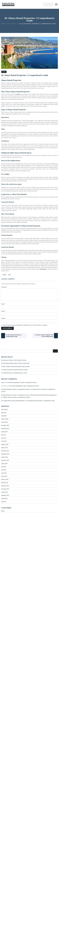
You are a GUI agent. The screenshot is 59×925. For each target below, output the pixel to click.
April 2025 (3, 441)
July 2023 (3, 501)
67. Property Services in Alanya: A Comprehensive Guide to (15, 397)
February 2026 (4, 419)
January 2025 (4, 447)
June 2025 (3, 438)
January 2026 (4, 422)
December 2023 (5, 485)
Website (3, 318)
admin (2, 382)
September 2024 (5, 460)
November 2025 (5, 425)
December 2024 (5, 450)
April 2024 (3, 473)
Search (55, 351)
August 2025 (4, 431)
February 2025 (4, 444)
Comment (4, 287)
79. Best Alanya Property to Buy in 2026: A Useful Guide (15, 363)
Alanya (18, 94)
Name (3, 304)
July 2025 (3, 435)
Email (3, 311)
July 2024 (3, 466)
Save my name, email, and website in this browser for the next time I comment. (25, 325)
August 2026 (4, 409)
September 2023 (5, 495)
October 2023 (4, 492)
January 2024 (4, 482)
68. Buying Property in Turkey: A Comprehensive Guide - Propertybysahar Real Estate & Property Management (28, 395)
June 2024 (3, 470)
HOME (4, 274)
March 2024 (4, 476)
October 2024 (4, 457)
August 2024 (4, 463)
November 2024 (5, 454)
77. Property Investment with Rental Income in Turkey (14, 369)
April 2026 (3, 415)
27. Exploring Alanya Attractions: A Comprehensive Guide (40, 400)
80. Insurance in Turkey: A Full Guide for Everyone (13, 360)
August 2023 (4, 498)
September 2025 (5, 428)
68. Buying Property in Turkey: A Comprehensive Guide (15, 389)
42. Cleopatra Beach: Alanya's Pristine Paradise (12, 400)
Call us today (43, 269)
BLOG (3, 71)
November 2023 (5, 489)
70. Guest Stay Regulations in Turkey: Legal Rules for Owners (21, 382)
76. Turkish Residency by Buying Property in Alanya (14, 372)
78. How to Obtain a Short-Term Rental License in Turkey (15, 366)
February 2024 (4, 479)
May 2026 (3, 412)
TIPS (9, 274)
